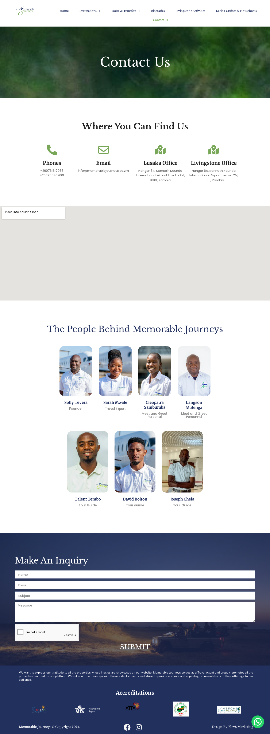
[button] (90, 10)
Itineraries (158, 11)
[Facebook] (127, 727)
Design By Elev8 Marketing (232, 727)
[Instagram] (138, 727)
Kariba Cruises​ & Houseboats (236, 11)
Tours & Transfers (123, 11)
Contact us (160, 20)
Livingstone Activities (190, 11)
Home (64, 11)
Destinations (88, 11)
